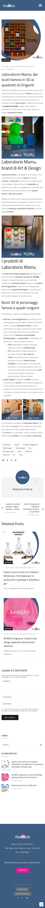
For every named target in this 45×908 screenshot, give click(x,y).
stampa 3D (28, 451)
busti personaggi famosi (30, 444)
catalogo (14, 426)
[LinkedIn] (15, 460)
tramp (21, 455)
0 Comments (9, 69)
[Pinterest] (11, 460)
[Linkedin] (26, 898)
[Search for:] (22, 745)
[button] (40, 5)
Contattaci (22, 870)
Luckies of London (10, 106)
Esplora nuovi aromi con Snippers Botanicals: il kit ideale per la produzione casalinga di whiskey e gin (22, 577)
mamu (19, 451)
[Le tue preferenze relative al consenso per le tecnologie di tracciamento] (41, 904)
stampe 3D (6, 455)
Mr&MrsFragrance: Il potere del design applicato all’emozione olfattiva (20, 642)
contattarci (7, 433)
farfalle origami (20, 448)
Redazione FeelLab (26, 66)
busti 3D (16, 444)
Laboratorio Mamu (8, 451)
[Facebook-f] (18, 898)
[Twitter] (3, 460)
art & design (7, 444)
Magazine (6, 60)
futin (30, 448)
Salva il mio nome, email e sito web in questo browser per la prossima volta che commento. (20, 710)
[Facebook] (7, 460)
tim (14, 455)
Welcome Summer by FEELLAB (24, 785)
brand (23, 175)
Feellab (36, 277)
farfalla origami (7, 448)
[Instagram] (22, 898)
